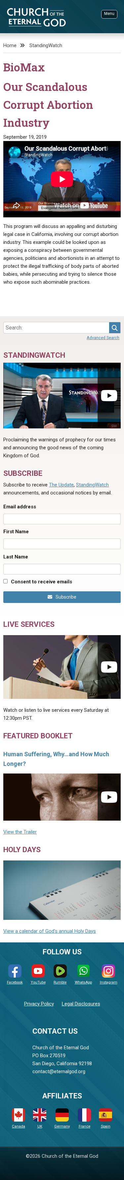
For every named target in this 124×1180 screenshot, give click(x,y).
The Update (61, 485)
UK (39, 1126)
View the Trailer (20, 832)
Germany (62, 1126)
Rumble (60, 982)
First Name (16, 532)
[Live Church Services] (62, 667)
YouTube (38, 982)
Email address (19, 507)
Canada (18, 1126)
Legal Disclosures (81, 1004)
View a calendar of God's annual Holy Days (49, 931)
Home (10, 45)
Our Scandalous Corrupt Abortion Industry (48, 104)
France (84, 1126)
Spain (105, 1126)
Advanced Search (103, 337)
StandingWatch (45, 45)
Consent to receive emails (41, 582)
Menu (109, 13)
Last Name (15, 557)
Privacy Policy (39, 1004)
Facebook (15, 982)
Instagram (108, 982)
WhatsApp (83, 982)
